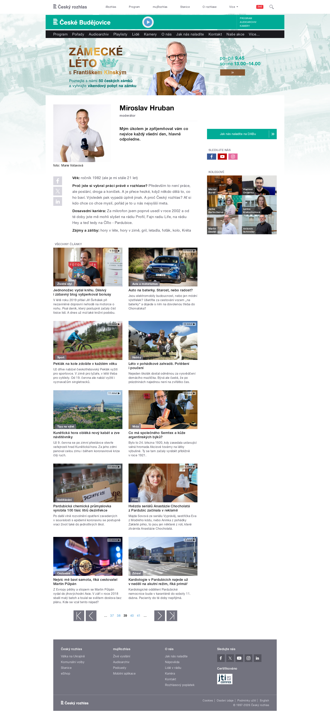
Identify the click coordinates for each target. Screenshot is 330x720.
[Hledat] (271, 7)
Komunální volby (72, 662)
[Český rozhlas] (70, 7)
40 (132, 615)
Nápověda (172, 662)
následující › (159, 615)
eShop (65, 673)
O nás (167, 34)
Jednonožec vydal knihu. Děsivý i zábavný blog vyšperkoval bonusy (82, 292)
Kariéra (170, 673)
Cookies (208, 700)
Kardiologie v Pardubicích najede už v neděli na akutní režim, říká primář (158, 582)
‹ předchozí (91, 615)
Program (134, 6)
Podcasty (119, 668)
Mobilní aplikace (124, 673)
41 (139, 615)
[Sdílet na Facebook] (57, 180)
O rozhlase (210, 6)
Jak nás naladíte (190, 34)
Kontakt (215, 34)
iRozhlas (111, 6)
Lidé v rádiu (173, 668)
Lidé (135, 34)
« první (79, 615)
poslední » (172, 615)
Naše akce (235, 34)
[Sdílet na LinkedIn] (57, 201)
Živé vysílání (121, 656)
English (264, 700)
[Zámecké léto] (165, 66)
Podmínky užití (246, 700)
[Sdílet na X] (57, 191)
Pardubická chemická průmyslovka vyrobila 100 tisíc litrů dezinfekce (82, 508)
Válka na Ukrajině (73, 656)
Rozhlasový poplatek (179, 685)
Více (254, 34)
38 (119, 615)
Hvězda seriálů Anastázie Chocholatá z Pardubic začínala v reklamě (159, 508)
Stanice (185, 6)
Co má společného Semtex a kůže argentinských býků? (157, 435)
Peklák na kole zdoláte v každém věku (85, 364)
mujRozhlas (160, 6)
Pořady (78, 34)
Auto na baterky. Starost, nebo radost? (161, 290)
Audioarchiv (248, 22)
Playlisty (120, 34)
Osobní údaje (225, 700)
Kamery (245, 26)
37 (112, 615)
